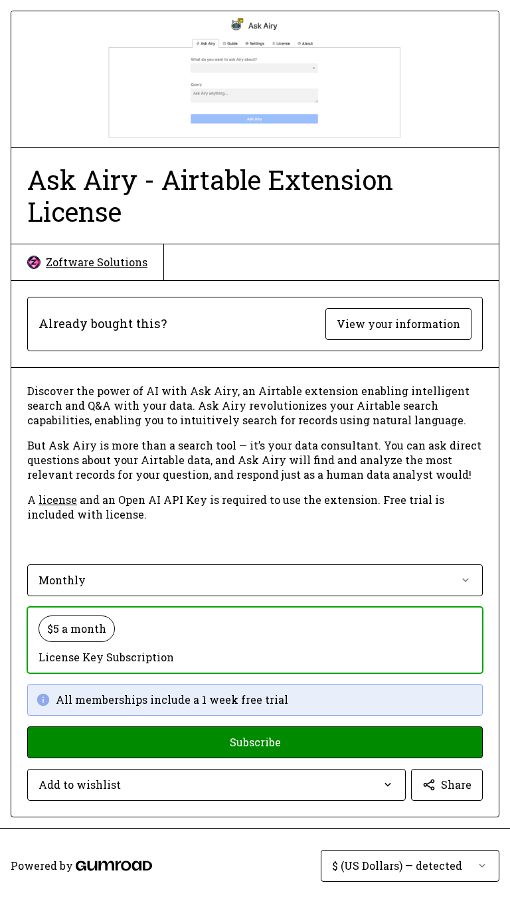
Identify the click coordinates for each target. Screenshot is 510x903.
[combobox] (216, 785)
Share (456, 784)
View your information (398, 324)
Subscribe (255, 742)
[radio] (255, 640)
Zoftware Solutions (96, 262)
